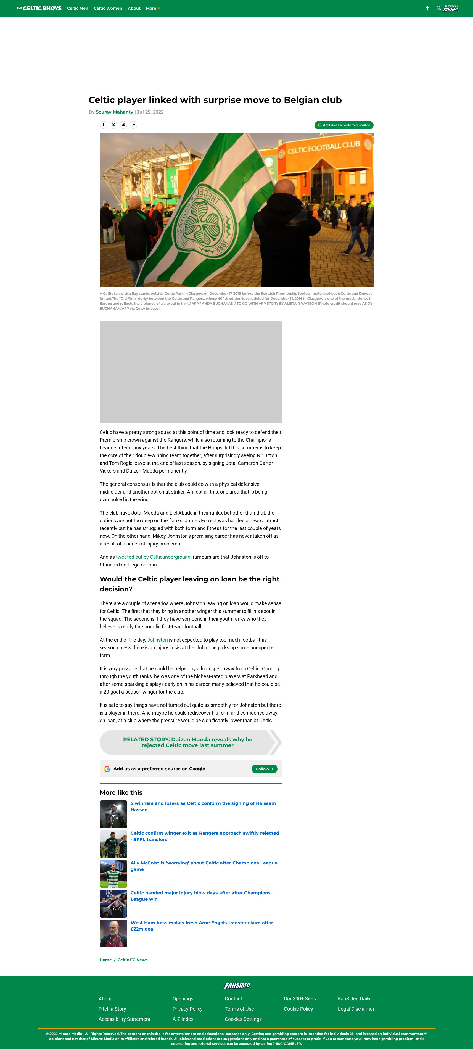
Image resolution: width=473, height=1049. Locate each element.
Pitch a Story (112, 1009)
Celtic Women (108, 8)
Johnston (157, 640)
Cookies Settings (243, 1019)
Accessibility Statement (124, 1019)
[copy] (133, 125)
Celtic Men (77, 8)
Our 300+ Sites (300, 998)
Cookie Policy (298, 1009)
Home (106, 959)
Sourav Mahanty (114, 112)
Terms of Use (239, 1009)
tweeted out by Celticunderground (153, 557)
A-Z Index (183, 1019)
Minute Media (70, 1034)
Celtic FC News (132, 959)
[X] (439, 8)
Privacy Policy (188, 1009)
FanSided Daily (354, 998)
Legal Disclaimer (356, 1009)
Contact (233, 998)
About (134, 8)
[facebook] (427, 8)
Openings (183, 998)
